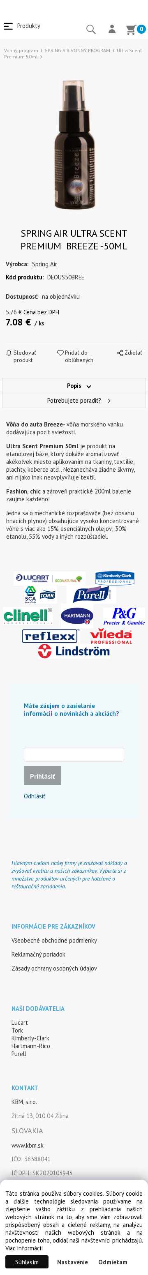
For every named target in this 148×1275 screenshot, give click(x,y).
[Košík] (131, 31)
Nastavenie (72, 1262)
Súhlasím (27, 1262)
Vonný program (21, 50)
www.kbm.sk (28, 1145)
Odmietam (112, 1262)
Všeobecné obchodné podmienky (54, 940)
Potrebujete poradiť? (74, 400)
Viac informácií (24, 1248)
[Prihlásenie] (112, 30)
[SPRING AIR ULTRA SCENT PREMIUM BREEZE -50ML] (74, 140)
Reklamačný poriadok (38, 954)
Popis (74, 386)
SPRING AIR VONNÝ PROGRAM (77, 50)
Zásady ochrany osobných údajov (54, 968)
